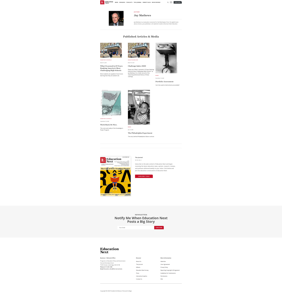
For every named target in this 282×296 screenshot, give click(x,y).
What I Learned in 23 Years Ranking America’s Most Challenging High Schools (111, 68)
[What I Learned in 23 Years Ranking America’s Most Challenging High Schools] (111, 50)
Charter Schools (106, 59)
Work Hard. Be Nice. (108, 125)
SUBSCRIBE (178, 2)
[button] (168, 2)
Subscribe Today (144, 176)
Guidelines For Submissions (168, 273)
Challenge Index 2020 (137, 66)
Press (137, 273)
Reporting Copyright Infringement (170, 270)
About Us (138, 261)
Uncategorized (133, 59)
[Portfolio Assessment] (167, 58)
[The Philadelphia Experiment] (139, 107)
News (157, 75)
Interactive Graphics (141, 276)
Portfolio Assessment (164, 82)
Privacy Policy (164, 267)
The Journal (139, 264)
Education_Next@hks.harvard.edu (112, 269)
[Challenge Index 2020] (139, 50)
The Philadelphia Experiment (140, 133)
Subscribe (159, 227)
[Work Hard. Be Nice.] (111, 103)
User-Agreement (165, 264)
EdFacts (138, 267)
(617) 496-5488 (108, 267)
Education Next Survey (142, 270)
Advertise (163, 261)
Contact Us (139, 279)
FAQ (162, 279)
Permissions (164, 276)
